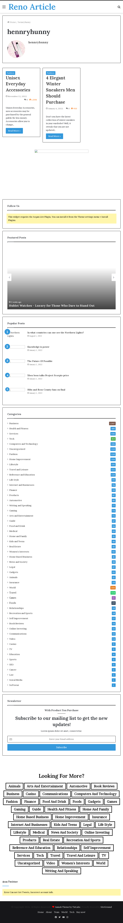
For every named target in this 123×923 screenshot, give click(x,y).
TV (10, 649)
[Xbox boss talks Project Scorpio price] (16, 380)
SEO (11, 664)
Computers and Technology (23, 444)
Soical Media (15, 680)
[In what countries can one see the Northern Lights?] (16, 337)
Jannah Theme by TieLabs (67, 907)
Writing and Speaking (20, 505)
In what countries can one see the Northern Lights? (55, 332)
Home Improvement (20, 459)
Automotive (15, 500)
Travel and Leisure (18, 469)
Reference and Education (22, 474)
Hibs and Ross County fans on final (46, 389)
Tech (11, 438)
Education (14, 654)
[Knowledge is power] (16, 351)
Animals (13, 577)
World (12, 587)
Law (11, 674)
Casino (12, 644)
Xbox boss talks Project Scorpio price (48, 375)
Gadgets (13, 572)
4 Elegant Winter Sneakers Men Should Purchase (60, 90)
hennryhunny (38, 42)
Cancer (12, 669)
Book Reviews (16, 623)
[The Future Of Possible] (16, 366)
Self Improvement (18, 618)
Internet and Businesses (21, 485)
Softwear (14, 685)
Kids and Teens (17, 541)
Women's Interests (19, 551)
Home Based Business (20, 556)
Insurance (14, 582)
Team (56, 912)
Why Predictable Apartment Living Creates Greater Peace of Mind (56, 305)
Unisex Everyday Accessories (18, 84)
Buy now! (81, 912)
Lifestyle (13, 464)
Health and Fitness (18, 428)
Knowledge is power (38, 346)
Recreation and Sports (21, 613)
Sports (12, 659)
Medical (13, 531)
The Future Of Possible (39, 361)
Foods (12, 602)
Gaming (13, 510)
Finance (13, 490)
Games (12, 597)
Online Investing (18, 628)
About (49, 912)
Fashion (10, 73)
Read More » (14, 130)
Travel (12, 592)
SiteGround (106, 907)
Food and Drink (17, 526)
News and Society (18, 562)
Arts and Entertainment (21, 515)
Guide (12, 521)
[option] (61, 277)
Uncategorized (17, 449)
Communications (18, 633)
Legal (12, 567)
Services (13, 433)
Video (12, 639)
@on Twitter (10, 881)
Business (14, 423)
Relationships (16, 608)
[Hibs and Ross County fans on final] (16, 394)
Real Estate (15, 546)
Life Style (14, 479)
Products (14, 495)
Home (12, 22)
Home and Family (18, 536)
